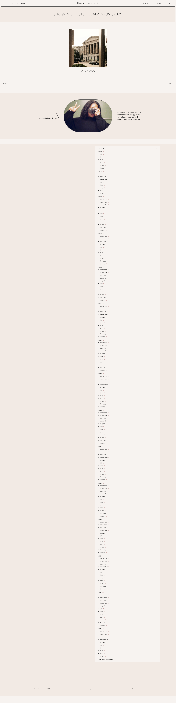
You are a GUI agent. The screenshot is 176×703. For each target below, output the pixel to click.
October (103, 177)
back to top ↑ (88, 688)
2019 (101, 374)
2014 (101, 556)
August (103, 207)
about (23, 3)
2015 (101, 519)
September (104, 179)
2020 (101, 340)
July (102, 154)
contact (15, 3)
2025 (101, 171)
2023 (101, 233)
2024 (101, 197)
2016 (101, 483)
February (103, 227)
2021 (101, 304)
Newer (5, 83)
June (102, 157)
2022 (101, 267)
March (103, 165)
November (104, 202)
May (102, 160)
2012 (101, 629)
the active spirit (88, 3)
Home (7, 3)
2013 (101, 592)
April (102, 162)
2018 (101, 410)
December (104, 174)
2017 (100, 447)
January (103, 168)
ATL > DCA (88, 70)
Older (170, 83)
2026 (101, 152)
